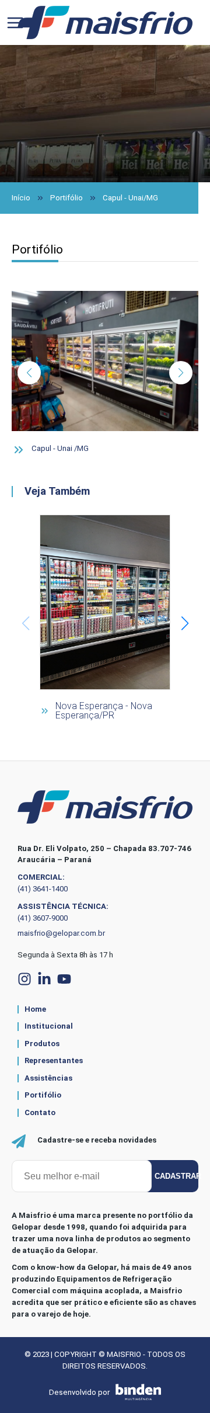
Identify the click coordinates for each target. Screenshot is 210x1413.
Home (35, 1009)
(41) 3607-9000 (43, 918)
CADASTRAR (176, 1176)
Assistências (48, 1078)
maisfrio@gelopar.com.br (61, 933)
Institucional (48, 1026)
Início (21, 198)
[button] (29, 372)
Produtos (42, 1044)
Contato (39, 1113)
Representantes (53, 1061)
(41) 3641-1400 (43, 888)
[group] (105, 623)
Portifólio (66, 198)
